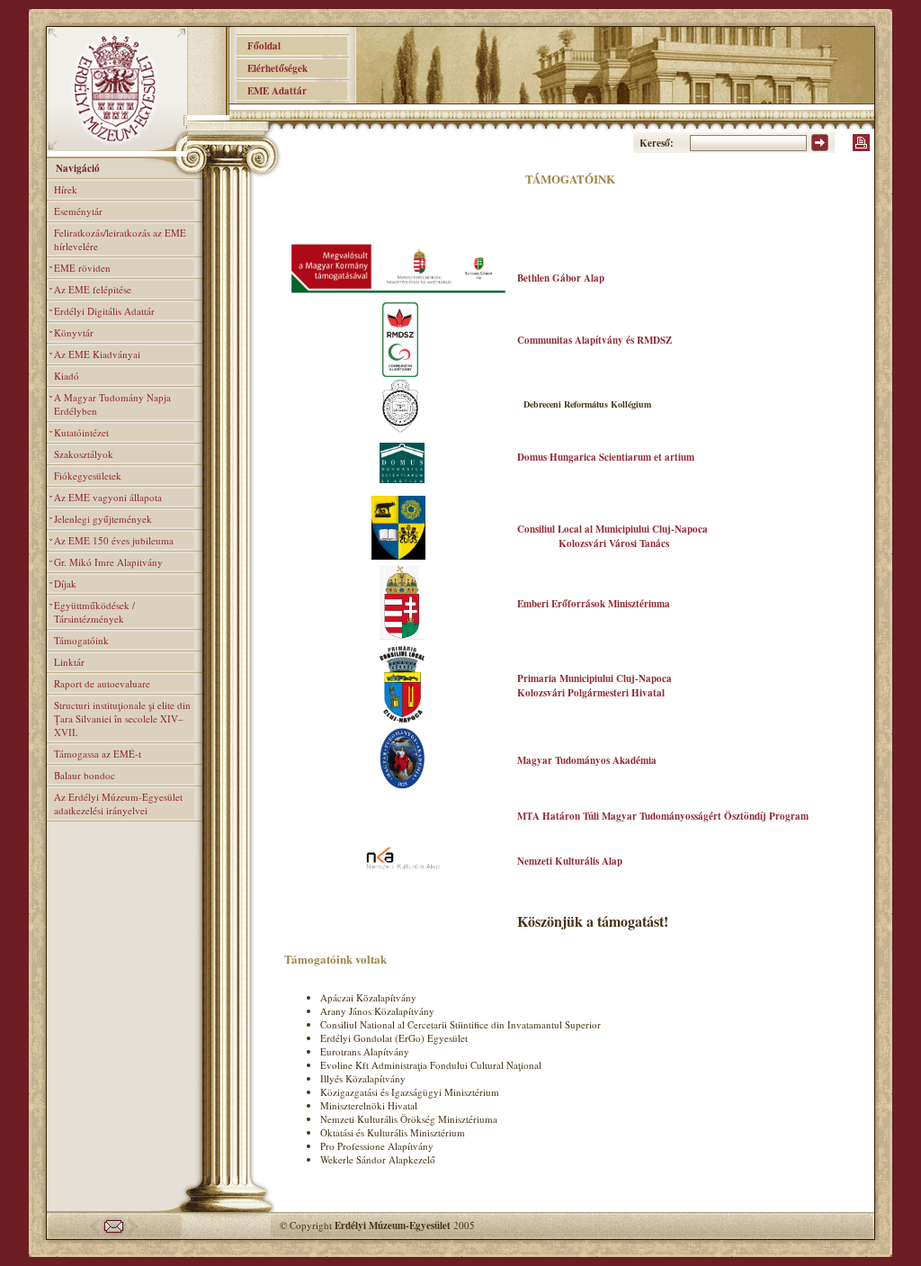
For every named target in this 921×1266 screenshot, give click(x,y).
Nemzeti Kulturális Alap (569, 861)
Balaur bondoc (84, 775)
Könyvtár (74, 332)
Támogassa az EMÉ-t (97, 753)
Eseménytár (78, 211)
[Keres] (819, 147)
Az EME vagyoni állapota (108, 497)
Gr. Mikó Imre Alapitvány (108, 562)
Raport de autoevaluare (102, 683)
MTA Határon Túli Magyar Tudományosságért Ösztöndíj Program (663, 816)
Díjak (65, 583)
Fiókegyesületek (87, 475)
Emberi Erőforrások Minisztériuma (593, 604)
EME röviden (82, 267)
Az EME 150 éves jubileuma (114, 540)
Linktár (69, 662)
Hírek (65, 189)
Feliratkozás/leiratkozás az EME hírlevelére (120, 239)
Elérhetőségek (272, 68)
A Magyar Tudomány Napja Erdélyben (112, 404)
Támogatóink (81, 640)
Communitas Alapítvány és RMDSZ (594, 340)
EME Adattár (272, 91)
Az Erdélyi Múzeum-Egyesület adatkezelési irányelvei (118, 803)
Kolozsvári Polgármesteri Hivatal (591, 693)
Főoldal (259, 46)
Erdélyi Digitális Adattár (104, 311)
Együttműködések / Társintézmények (94, 611)
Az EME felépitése (92, 289)
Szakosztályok (83, 454)
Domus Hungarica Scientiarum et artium (605, 457)
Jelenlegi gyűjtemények (103, 518)
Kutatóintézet (81, 432)
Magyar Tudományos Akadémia (587, 760)
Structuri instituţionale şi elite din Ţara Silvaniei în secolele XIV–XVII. (122, 718)
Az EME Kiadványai (97, 354)
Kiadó (66, 375)
